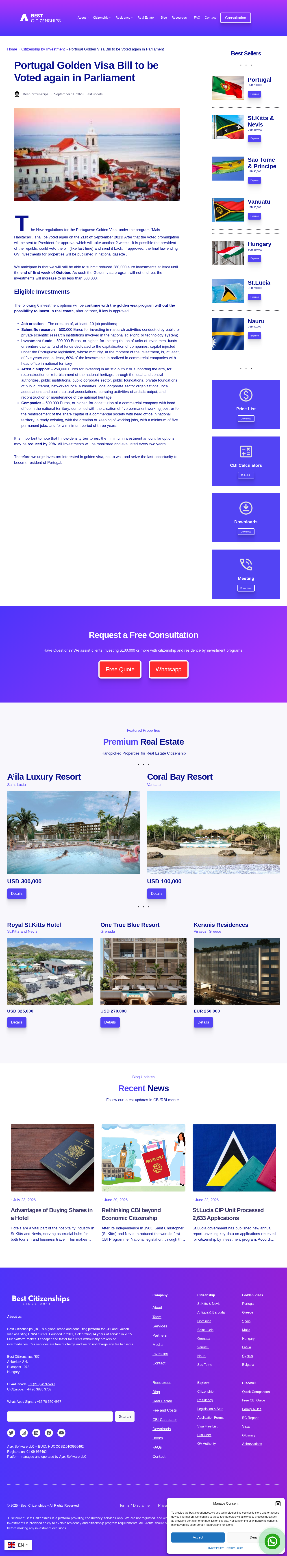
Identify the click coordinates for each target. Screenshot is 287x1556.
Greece (247, 1312)
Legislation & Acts (210, 1409)
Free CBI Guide (253, 1400)
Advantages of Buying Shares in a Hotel (52, 1214)
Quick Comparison (256, 1392)
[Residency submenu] (132, 18)
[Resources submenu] (188, 18)
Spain (246, 1321)
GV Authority (206, 1443)
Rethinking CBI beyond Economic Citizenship (131, 1214)
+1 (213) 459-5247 (41, 1384)
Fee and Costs (164, 1410)
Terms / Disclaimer (135, 1505)
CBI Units (204, 1435)
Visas (246, 1426)
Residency (205, 1400)
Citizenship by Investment (43, 49)
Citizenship (205, 1391)
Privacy (164, 1505)
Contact (158, 1363)
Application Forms (210, 1417)
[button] (278, 1503)
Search (125, 1416)
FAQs (157, 1447)
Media (157, 1344)
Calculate (246, 475)
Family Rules (251, 1409)
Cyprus (247, 1356)
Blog (156, 1392)
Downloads (161, 1429)
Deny (254, 1537)
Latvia (246, 1347)
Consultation (235, 18)
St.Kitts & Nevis (208, 1303)
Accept (198, 1537)
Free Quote (120, 669)
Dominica (204, 1321)
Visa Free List (207, 1426)
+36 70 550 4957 (49, 1401)
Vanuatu (203, 1347)
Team (156, 1317)
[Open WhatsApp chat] (272, 1541)
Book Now (246, 588)
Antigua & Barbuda (211, 1312)
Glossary (249, 1435)
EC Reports (250, 1418)
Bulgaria (248, 1364)
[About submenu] (88, 18)
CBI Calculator (164, 1420)
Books (157, 1438)
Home (12, 49)
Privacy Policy (215, 1547)
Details (17, 893)
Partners (159, 1335)
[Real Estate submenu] (155, 18)
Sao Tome (204, 1364)
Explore (254, 94)
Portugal (248, 1303)
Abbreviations (252, 1444)
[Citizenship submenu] (110, 18)
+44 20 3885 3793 (38, 1389)
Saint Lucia (205, 1330)
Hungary (248, 1338)
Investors (160, 1354)
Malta (246, 1330)
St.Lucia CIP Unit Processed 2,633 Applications (228, 1214)
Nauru (201, 1356)
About (157, 1307)
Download (246, 418)
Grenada (203, 1338)
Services (159, 1326)
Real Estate (162, 1401)
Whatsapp (168, 669)
